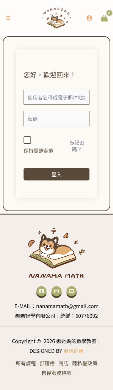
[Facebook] (41, 291)
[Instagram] (56, 291)
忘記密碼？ (76, 146)
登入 (56, 174)
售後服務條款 (56, 373)
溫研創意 (73, 350)
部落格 (47, 363)
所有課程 (26, 363)
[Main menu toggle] (8, 18)
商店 (63, 363)
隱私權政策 (84, 363)
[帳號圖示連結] (89, 18)
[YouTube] (72, 291)
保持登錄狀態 (39, 150)
